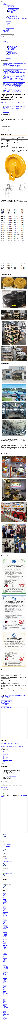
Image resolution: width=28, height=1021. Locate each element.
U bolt (7, 19)
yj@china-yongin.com (11, 776)
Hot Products (23, 795)
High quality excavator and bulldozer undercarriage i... (14, 75)
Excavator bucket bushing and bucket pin (11, 86)
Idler (4, 756)
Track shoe (5, 751)
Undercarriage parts (10, 5)
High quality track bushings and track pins (11, 89)
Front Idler (3, 702)
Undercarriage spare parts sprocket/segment (12, 71)
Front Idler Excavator (5, 706)
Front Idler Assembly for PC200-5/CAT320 (12, 746)
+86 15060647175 (7, 846)
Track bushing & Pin (12, 16)
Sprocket (5, 755)
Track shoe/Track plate (13, 6)
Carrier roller (5, 754)
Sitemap (2, 796)
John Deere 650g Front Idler (6, 707)
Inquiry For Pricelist (5, 787)
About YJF (5, 22)
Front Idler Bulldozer (5, 704)
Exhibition (8, 25)
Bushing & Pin (9, 13)
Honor (7, 24)
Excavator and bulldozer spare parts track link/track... (14, 82)
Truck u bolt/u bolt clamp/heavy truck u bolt (12, 91)
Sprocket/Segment (12, 10)
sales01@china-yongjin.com (12, 774)
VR (4, 32)
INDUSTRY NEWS (10, 29)
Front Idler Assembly (5, 703)
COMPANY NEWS (10, 28)
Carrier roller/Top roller (13, 9)
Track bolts (5, 757)
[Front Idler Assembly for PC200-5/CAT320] (10, 743)
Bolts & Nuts (8, 17)
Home (4, 3)
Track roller (5, 753)
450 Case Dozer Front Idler (6, 700)
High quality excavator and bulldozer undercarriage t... (14, 69)
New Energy (8, 21)
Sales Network (6, 30)
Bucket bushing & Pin (12, 15)
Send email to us (4, 123)
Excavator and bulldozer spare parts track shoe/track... (14, 65)
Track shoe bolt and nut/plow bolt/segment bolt (12, 84)
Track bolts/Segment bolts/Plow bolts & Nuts (17, 18)
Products (5, 4)
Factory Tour (8, 23)
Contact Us (5, 31)
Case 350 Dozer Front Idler (6, 701)
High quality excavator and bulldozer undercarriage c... (14, 78)
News (4, 26)
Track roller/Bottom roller (13, 8)
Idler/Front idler (11, 11)
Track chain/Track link (13, 12)
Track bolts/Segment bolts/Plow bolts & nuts (17, 55)
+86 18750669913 (7, 844)
